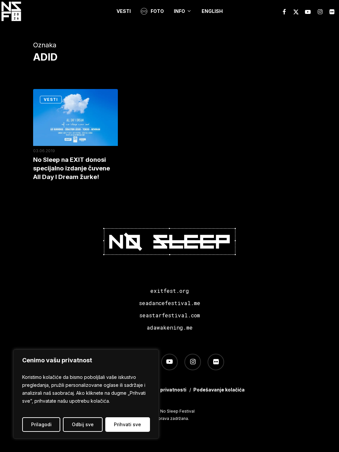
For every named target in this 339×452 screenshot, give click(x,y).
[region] (86, 394)
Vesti (51, 99)
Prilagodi (41, 424)
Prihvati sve (127, 424)
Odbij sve (83, 424)
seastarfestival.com (169, 315)
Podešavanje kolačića (219, 389)
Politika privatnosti (163, 389)
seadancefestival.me (169, 302)
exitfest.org (169, 290)
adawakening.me (170, 327)
